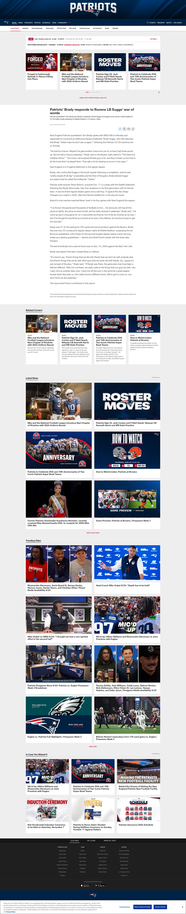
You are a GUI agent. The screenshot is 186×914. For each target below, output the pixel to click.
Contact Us (124, 875)
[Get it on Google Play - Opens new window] (100, 886)
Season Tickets (102, 857)
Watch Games (102, 872)
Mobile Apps (124, 865)
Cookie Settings (124, 907)
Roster (82, 850)
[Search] (148, 22)
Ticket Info (103, 850)
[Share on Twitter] (124, 130)
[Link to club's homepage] (6, 22)
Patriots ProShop (124, 850)
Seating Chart (103, 865)
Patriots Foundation (62, 865)
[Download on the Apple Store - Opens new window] (85, 886)
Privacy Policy (10, 912)
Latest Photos (62, 861)
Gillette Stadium (102, 868)
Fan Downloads (124, 861)
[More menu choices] (70, 22)
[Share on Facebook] (120, 130)
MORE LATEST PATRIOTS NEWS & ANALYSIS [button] (93, 97)
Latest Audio (62, 857)
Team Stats (82, 861)
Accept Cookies (160, 907)
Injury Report (82, 857)
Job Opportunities (124, 872)
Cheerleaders (62, 872)
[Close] (182, 907)
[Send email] (128, 130)
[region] (93, 907)
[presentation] (159, 92)
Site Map (62, 875)
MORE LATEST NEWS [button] (93, 533)
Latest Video (62, 854)
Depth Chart (82, 854)
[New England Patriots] (93, 895)
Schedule (82, 868)
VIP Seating (102, 861)
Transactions (82, 865)
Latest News (62, 850)
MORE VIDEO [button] (93, 746)
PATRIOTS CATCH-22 (71, 45)
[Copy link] (133, 129)
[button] (87, 92)
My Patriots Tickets (102, 854)
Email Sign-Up (124, 857)
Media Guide (124, 868)
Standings (83, 872)
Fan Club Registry (124, 854)
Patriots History (62, 868)
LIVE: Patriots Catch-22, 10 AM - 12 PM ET (49, 39)
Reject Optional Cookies (143, 907)
